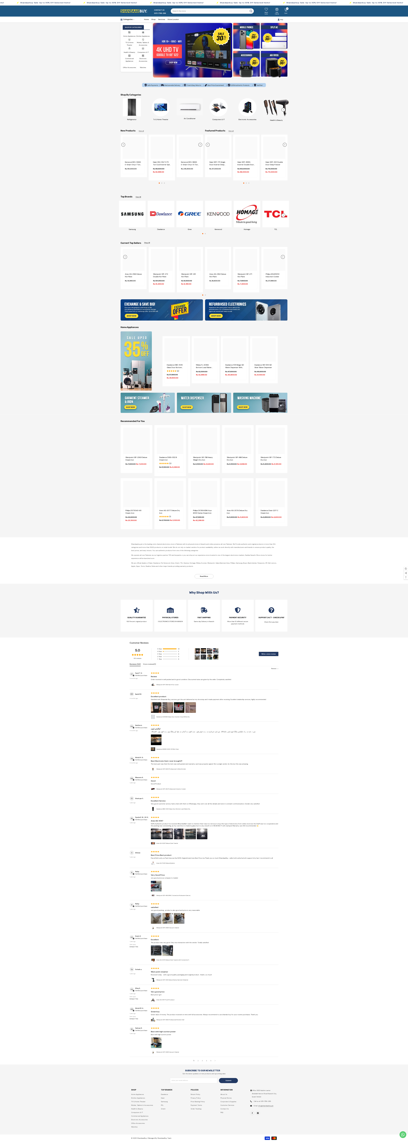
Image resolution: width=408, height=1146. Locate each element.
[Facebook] (252, 1113)
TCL (275, 229)
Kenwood (218, 229)
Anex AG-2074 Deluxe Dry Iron (237, 511)
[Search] (212, 11)
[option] (192, 50)
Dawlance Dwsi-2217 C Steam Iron (269, 511)
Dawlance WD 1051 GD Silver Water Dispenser (263, 366)
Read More (204, 576)
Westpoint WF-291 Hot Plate (188, 275)
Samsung (132, 229)
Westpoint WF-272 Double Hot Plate (160, 275)
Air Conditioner (190, 118)
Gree (190, 229)
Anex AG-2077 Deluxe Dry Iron (169, 511)
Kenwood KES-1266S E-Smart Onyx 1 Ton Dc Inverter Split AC (133, 163)
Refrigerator (132, 119)
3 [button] (164, 183)
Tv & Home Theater (160, 119)
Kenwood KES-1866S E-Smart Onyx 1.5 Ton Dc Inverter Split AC (189, 163)
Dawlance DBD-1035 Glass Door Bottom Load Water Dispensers (176, 366)
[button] (283, 110)
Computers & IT (218, 119)
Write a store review (268, 654)
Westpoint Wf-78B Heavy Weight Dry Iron (203, 458)
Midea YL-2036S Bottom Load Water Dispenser (204, 366)
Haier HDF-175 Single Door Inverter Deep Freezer (217, 163)
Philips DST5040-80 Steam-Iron (133, 511)
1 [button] (159, 183)
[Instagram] (258, 1113)
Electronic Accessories (247, 119)
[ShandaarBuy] (132, 107)
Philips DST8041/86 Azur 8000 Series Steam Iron (202, 511)
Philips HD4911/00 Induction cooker (272, 275)
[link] (276, 11)
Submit (228, 1080)
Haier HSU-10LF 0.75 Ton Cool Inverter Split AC (161, 163)
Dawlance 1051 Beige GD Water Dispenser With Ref (234, 366)
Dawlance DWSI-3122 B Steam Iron (168, 458)
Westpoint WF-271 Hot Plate (245, 275)
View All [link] (138, 197)
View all (141, 131)
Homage (247, 229)
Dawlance (161, 229)
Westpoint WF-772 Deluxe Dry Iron (271, 458)
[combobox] (209, 11)
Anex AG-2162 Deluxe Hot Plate (217, 275)
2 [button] (161, 183)
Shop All (147, 243)
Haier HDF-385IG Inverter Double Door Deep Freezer (245, 163)
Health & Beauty (276, 120)
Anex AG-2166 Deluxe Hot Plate (133, 275)
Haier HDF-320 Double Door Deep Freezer (274, 163)
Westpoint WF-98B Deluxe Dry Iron (237, 458)
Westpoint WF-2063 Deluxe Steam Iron (136, 458)
